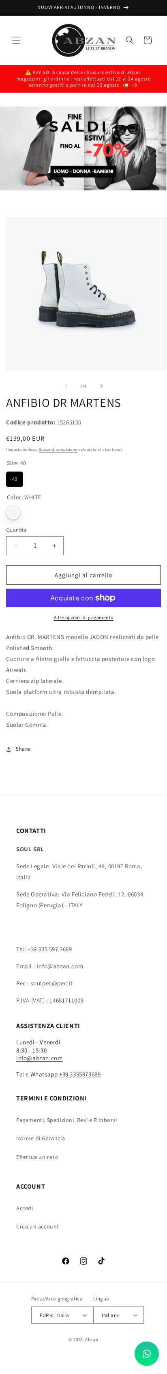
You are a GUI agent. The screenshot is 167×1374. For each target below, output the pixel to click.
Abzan (91, 1339)
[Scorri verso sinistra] (66, 386)
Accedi (24, 1208)
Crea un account (37, 1226)
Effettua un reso (37, 1157)
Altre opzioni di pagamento (83, 617)
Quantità (16, 529)
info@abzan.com (39, 1058)
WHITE (13, 513)
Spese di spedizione (58, 449)
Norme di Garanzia (40, 1138)
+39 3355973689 (80, 1074)
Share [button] (22, 748)
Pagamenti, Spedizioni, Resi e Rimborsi (66, 1120)
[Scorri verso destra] (101, 386)
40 (14, 477)
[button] (16, 40)
